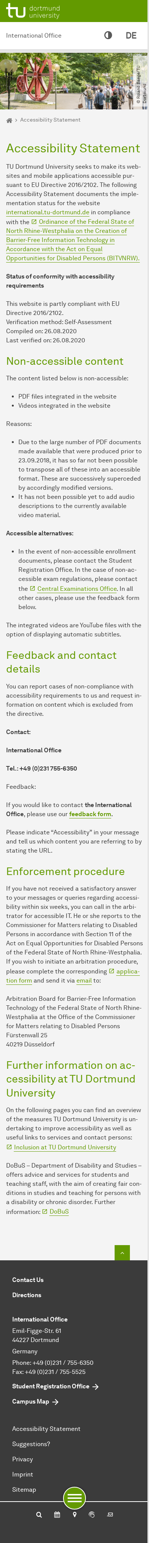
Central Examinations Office (77, 588)
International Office (34, 35)
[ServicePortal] (92, 1515)
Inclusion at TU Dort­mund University (65, 1147)
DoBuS (59, 1211)
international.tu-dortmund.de (47, 212)
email (84, 980)
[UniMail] (110, 1515)
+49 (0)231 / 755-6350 (63, 1362)
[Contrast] (108, 35)
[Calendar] (57, 1515)
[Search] (39, 1515)
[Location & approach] (74, 1515)
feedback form (90, 814)
